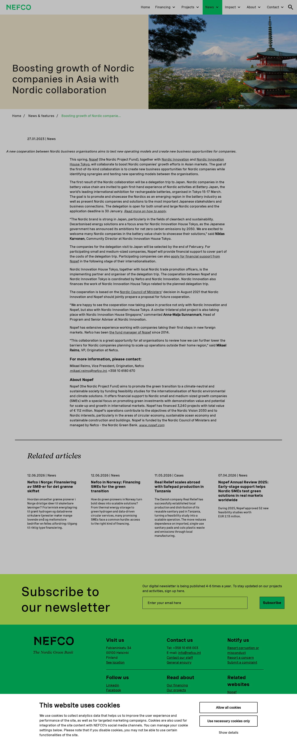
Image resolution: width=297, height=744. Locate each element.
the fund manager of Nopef (130, 332)
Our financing (177, 685)
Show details (228, 733)
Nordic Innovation (175, 159)
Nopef (93, 159)
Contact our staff (180, 658)
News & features (41, 116)
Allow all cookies (228, 707)
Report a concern (240, 658)
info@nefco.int (189, 653)
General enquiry (179, 662)
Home (16, 116)
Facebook (113, 690)
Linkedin (112, 685)
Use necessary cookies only (228, 721)
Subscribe (272, 603)
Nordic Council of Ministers (141, 292)
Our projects (176, 690)
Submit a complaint (242, 662)
